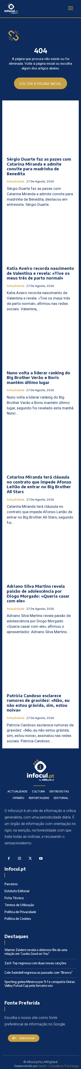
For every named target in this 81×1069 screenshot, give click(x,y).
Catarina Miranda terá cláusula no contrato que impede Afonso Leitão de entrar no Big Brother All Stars (39, 484)
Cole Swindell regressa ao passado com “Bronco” (38, 972)
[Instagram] (19, 858)
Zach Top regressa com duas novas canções (35, 963)
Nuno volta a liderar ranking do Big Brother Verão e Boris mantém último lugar (38, 377)
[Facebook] (8, 858)
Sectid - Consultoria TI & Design (58, 1066)
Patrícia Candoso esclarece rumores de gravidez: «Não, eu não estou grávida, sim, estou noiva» (38, 703)
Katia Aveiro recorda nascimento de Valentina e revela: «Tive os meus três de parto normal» (40, 273)
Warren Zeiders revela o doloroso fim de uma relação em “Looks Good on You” (35, 952)
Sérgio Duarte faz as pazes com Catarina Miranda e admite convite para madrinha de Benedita (39, 166)
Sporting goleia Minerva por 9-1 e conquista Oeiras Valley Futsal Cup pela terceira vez (39, 983)
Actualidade (16, 181)
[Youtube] (41, 858)
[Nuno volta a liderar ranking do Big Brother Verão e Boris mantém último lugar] (40, 342)
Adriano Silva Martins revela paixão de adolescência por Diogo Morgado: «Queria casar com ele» (38, 593)
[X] (30, 858)
